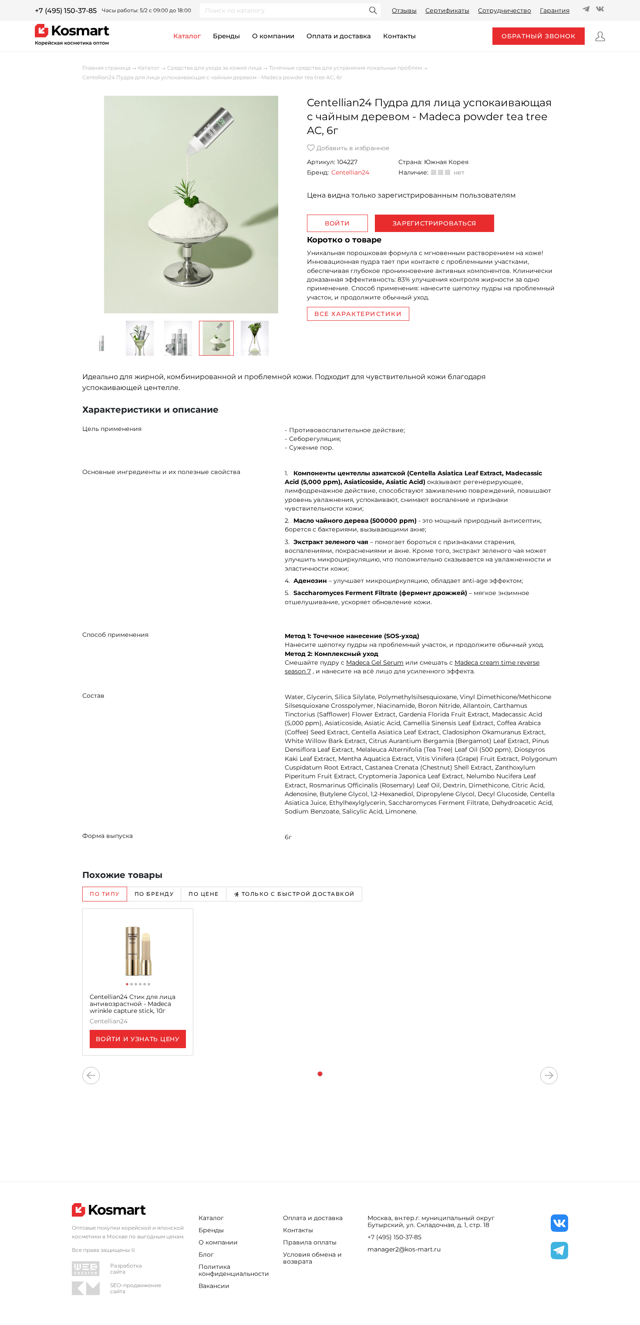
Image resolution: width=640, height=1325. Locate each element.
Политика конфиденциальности (234, 1270)
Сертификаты (447, 10)
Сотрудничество (504, 10)
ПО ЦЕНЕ (204, 894)
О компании (273, 36)
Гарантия (554, 10)
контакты (399, 36)
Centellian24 (350, 172)
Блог (206, 1254)
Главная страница (106, 67)
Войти (337, 223)
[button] (101, 338)
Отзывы (404, 10)
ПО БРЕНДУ (154, 894)
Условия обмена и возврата (312, 1258)
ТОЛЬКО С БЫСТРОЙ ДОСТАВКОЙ (298, 894)
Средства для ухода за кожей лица (214, 67)
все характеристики (358, 314)
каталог (187, 36)
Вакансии (214, 1285)
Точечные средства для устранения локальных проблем (345, 67)
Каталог (149, 67)
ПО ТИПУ (105, 894)
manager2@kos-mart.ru (404, 1249)
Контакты (298, 1230)
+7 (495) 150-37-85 (66, 11)
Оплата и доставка (339, 36)
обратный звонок (539, 36)
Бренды (226, 36)
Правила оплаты (310, 1242)
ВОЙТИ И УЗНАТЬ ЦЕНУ (137, 1039)
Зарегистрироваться (435, 223)
